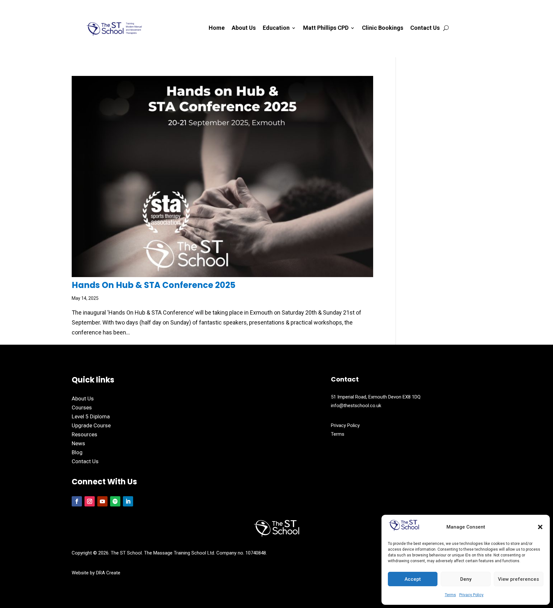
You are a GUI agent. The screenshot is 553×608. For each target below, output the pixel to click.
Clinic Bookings (382, 28)
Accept (413, 579)
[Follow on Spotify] (115, 501)
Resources (84, 434)
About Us (244, 28)
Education (276, 28)
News (78, 443)
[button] (540, 527)
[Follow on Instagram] (89, 501)
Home (217, 28)
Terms (450, 595)
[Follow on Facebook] (77, 501)
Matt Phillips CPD (326, 28)
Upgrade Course (91, 425)
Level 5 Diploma (91, 416)
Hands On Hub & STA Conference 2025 (154, 285)
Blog (77, 452)
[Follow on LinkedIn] (128, 501)
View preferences (518, 579)
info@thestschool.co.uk (356, 405)
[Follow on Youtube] (102, 501)
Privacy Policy (471, 595)
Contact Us (425, 28)
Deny (465, 579)
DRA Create (108, 573)
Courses (82, 407)
